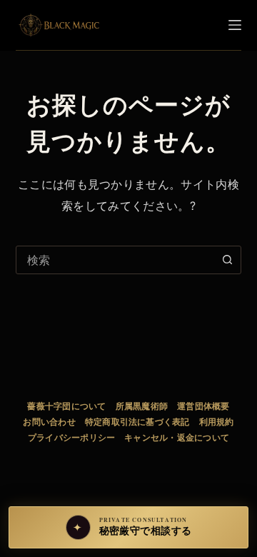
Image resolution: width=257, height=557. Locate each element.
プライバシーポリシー (71, 437)
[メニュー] (234, 25)
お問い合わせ (49, 421)
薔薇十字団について (66, 406)
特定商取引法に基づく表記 (137, 421)
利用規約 (216, 421)
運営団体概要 (203, 406)
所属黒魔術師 (142, 406)
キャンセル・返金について (176, 437)
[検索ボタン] (227, 260)
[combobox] (115, 260)
